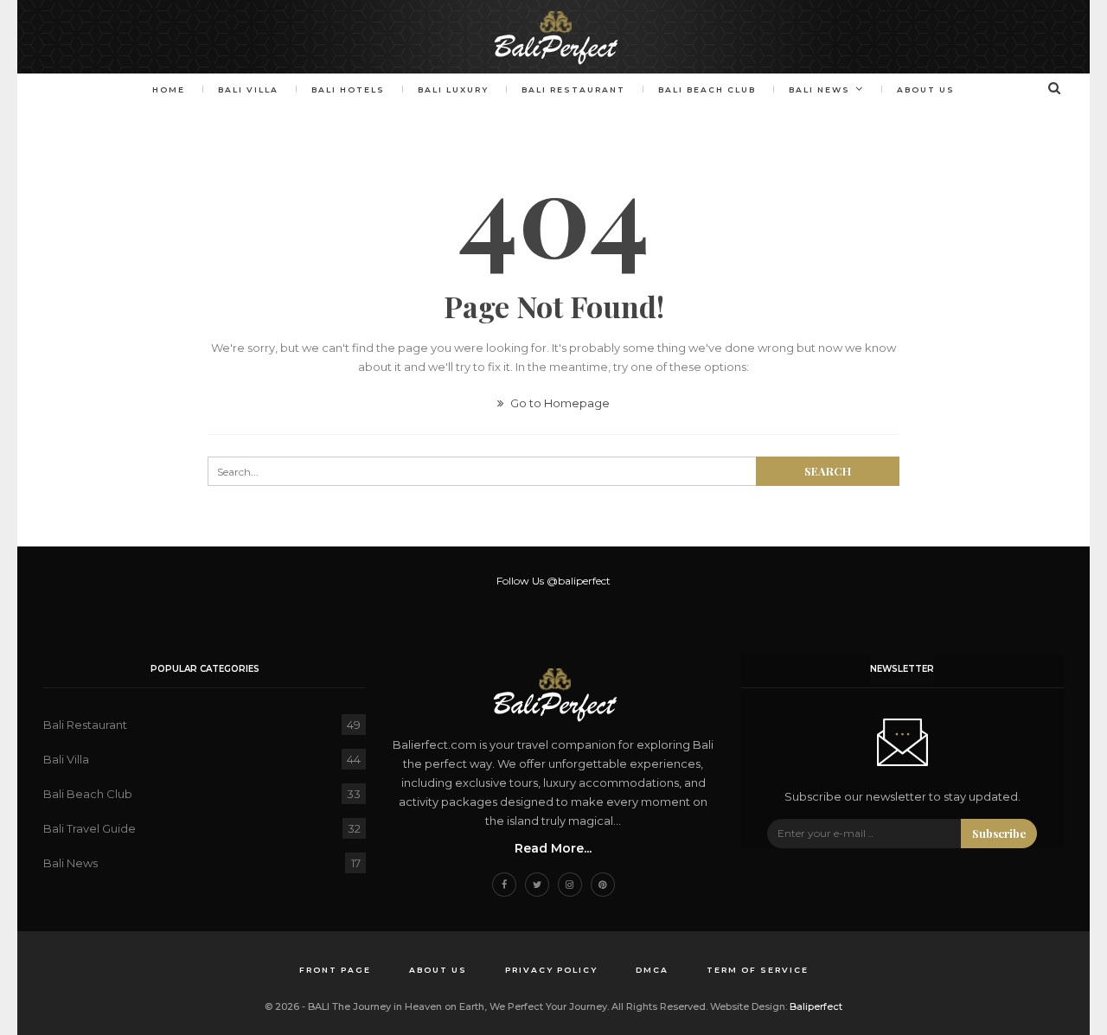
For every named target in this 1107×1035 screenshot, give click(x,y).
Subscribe (999, 833)
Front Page (335, 969)
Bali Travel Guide (89, 828)
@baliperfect (579, 580)
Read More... (553, 848)
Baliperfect (816, 1006)
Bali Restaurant (573, 89)
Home (168, 89)
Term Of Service (758, 969)
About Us (926, 89)
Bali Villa (248, 89)
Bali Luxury (453, 89)
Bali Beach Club (707, 89)
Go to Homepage (559, 403)
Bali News (819, 89)
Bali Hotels (348, 89)
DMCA (652, 969)
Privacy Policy (551, 969)
